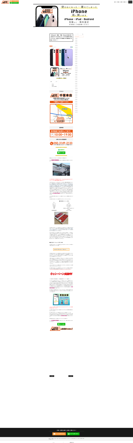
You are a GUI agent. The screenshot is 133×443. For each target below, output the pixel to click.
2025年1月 (76, 43)
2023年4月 (76, 81)
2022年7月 (76, 97)
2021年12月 (76, 110)
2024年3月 (76, 61)
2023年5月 (76, 79)
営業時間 (53, 85)
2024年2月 (76, 63)
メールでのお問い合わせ (60, 433)
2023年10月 (76, 70)
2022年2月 (76, 106)
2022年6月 (76, 99)
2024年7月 (76, 54)
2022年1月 (76, 108)
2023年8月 (76, 74)
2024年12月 (76, 45)
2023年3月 (76, 83)
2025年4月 (76, 38)
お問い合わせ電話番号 (54, 86)
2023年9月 (76, 72)
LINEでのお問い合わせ (15, 2)
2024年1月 (76, 65)
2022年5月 (76, 101)
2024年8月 (76, 52)
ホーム (53, 442)
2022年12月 (76, 88)
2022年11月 (76, 90)
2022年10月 (76, 92)
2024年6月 (76, 56)
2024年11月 (76, 47)
